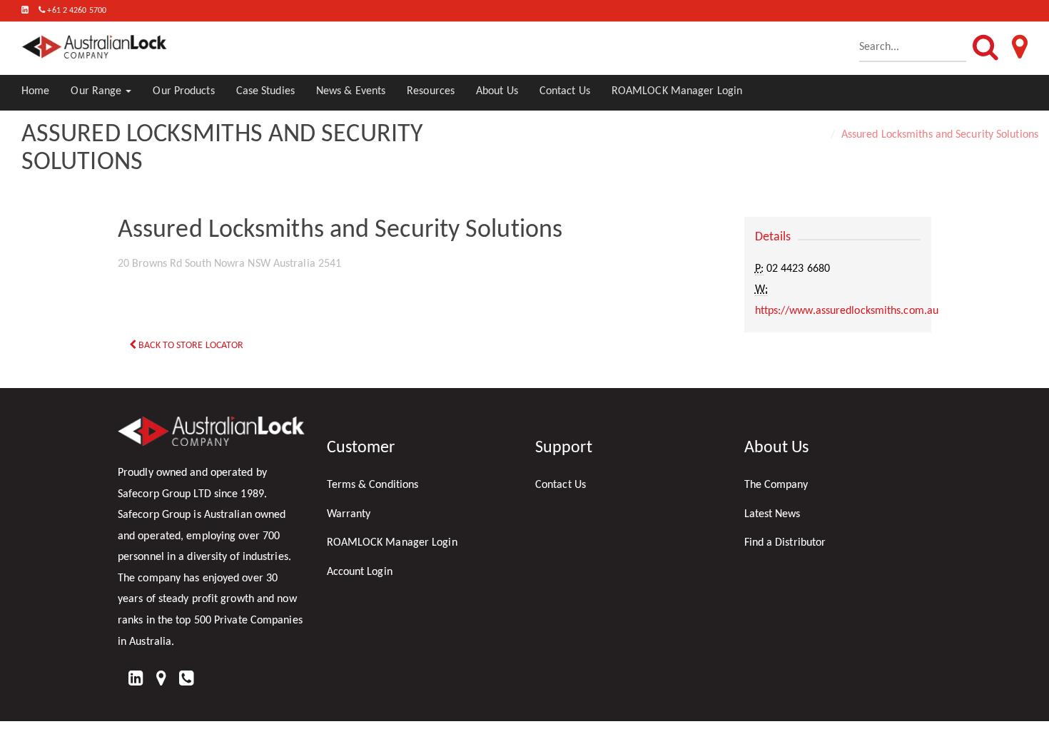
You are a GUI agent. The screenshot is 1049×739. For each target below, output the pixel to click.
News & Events (350, 91)
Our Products (183, 91)
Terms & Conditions (373, 485)
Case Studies (265, 91)
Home (35, 91)
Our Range (97, 91)
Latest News (772, 514)
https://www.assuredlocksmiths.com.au (847, 311)
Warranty (349, 514)
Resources (431, 91)
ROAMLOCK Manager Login (677, 91)
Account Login (359, 572)
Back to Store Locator (189, 345)
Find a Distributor (785, 543)
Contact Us (564, 91)
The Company (776, 485)
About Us (497, 91)
